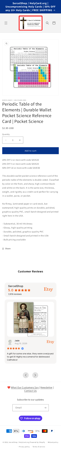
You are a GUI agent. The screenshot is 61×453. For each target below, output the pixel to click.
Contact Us (30, 390)
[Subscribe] (45, 407)
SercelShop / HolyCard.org (19, 442)
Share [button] (8, 248)
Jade (17, 340)
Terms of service (39, 447)
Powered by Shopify (37, 442)
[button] (6, 23)
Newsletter (46, 387)
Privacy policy (24, 447)
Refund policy (53, 442)
